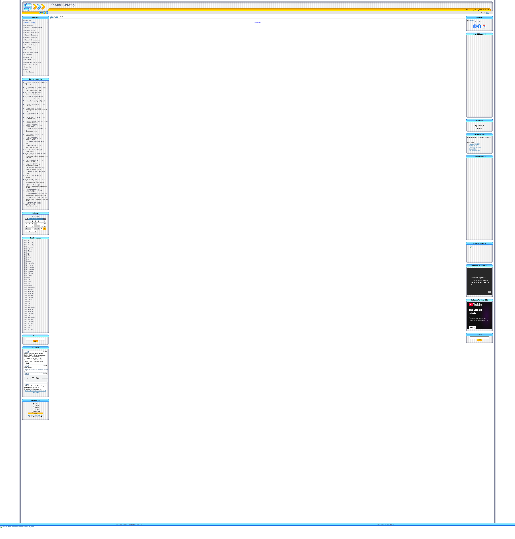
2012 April (27, 277)
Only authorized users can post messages (35, 391)
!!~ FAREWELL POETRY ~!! (34, 172)
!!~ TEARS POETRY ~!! (32, 149)
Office (37, 407)
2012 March (28, 275)
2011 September (29, 263)
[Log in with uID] (475, 26)
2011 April (27, 253)
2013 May (27, 303)
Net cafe (37, 411)
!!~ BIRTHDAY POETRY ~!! (33, 104)
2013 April (27, 301)
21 (29, 229)
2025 (56, 17)
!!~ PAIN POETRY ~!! (31, 146)
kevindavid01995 (474, 144)
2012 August (28, 285)
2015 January (28, 319)
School (37, 409)
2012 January (28, 271)
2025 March (28, 325)
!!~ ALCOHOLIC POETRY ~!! (34, 179)
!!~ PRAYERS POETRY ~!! (33, 142)
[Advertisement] (35, 465)
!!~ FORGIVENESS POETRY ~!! (35, 194)
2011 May (27, 255)
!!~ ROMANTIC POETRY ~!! (34, 87)
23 (35, 229)
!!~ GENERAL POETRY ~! (33, 117)
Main (52, 17)
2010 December (29, 245)
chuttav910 (472, 149)
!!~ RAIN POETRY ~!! (31, 164)
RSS (487, 13)
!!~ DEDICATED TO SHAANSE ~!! (36, 82)
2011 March (28, 251)
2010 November (29, 243)
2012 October (28, 289)
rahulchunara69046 (475, 147)
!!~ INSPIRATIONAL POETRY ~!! (35, 129)
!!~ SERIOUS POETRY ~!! (33, 134)
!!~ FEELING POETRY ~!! (33, 113)
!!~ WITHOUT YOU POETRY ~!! (35, 198)
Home (37, 405)
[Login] (47, 14)
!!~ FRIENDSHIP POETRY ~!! (34, 100)
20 (26, 229)
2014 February (29, 313)
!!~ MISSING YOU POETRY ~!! (35, 121)
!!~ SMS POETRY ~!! (31, 108)
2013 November (29, 309)
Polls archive (38, 415)
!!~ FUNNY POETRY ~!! (32, 96)
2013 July (27, 305)
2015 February (29, 321)
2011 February (29, 249)
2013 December (29, 311)
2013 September (29, 307)
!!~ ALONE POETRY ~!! (32, 125)
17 (38, 226)
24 (38, 229)
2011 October (28, 265)
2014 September (29, 317)
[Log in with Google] (484, 26)
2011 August (28, 261)
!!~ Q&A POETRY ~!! (31, 185)
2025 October (28, 329)
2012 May (27, 279)
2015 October (28, 323)
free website (386, 524)
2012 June (27, 281)
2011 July (27, 259)
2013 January (28, 295)
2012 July (27, 283)
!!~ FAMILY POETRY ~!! (32, 138)
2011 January (28, 247)
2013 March (28, 299)
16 (35, 226)
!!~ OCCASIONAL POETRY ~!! (35, 153)
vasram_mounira (474, 150)
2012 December (29, 293)
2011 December (29, 269)
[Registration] (43, 14)
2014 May (27, 315)
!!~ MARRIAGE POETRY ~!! (34, 168)
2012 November (29, 291)
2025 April (27, 327)
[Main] (40, 14)
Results (30, 415)
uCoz (395, 524)
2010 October (28, 241)
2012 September (29, 287)
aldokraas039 (473, 145)
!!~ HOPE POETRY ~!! (32, 190)
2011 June (27, 257)
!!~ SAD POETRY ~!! (31, 92)
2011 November (29, 267)
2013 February (29, 297)
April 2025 (35, 216)
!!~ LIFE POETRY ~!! (31, 175)
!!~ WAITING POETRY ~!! (33, 160)
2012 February (29, 273)
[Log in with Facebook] (479, 26)
